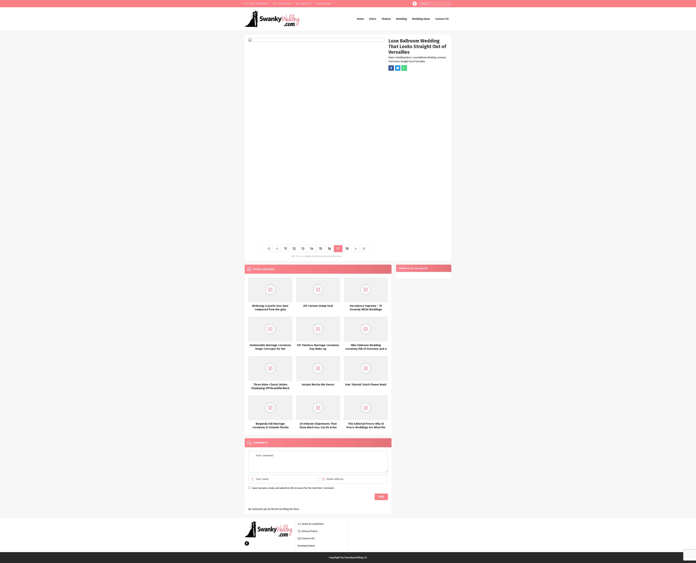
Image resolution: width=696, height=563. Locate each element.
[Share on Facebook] (391, 68)
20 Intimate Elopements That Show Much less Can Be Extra (318, 425)
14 (311, 249)
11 (285, 249)
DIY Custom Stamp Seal (318, 305)
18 (347, 249)
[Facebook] (415, 3)
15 (320, 249)
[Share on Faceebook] (397, 68)
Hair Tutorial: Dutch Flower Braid (365, 384)
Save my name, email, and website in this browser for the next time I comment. (293, 488)
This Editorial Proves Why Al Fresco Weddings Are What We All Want (365, 427)
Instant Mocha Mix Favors (318, 384)
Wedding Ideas (403, 57)
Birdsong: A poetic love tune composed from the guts (270, 307)
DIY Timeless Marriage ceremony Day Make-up (318, 347)
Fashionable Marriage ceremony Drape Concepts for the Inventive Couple (270, 349)
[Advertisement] (418, 96)
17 (338, 249)
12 (294, 249)
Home (391, 57)
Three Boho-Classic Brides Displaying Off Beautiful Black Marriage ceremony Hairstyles (270, 388)
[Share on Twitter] (404, 68)
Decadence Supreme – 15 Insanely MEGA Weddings (366, 307)
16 (329, 249)
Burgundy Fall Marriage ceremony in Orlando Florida (270, 425)
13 (302, 249)
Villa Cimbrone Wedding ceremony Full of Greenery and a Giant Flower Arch (366, 349)
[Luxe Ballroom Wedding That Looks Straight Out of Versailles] (316, 241)
